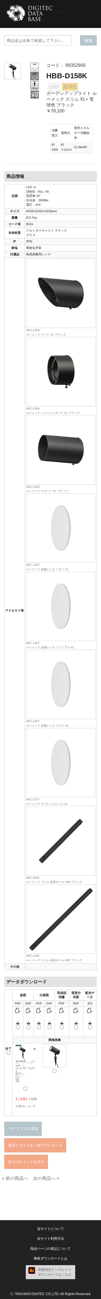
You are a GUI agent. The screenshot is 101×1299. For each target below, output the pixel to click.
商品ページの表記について (50, 1249)
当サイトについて (50, 1229)
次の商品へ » (46, 1178)
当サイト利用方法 (50, 1239)
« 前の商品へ (15, 1178)
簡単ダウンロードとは (50, 1258)
